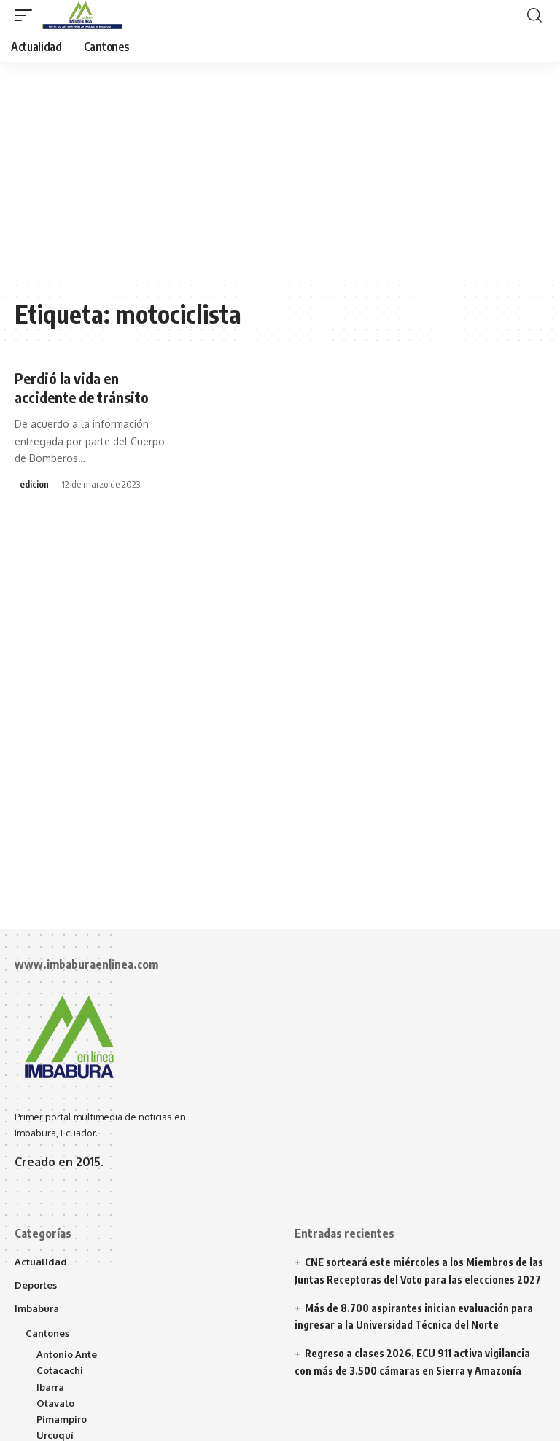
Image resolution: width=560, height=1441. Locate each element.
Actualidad (41, 1262)
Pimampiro (61, 1419)
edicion (34, 484)
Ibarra (50, 1387)
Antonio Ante (66, 1354)
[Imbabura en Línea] (80, 15)
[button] (27, 15)
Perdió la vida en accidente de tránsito (82, 387)
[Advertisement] (280, 171)
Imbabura (37, 1308)
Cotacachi (59, 1370)
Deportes (36, 1285)
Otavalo (55, 1403)
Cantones (47, 1333)
